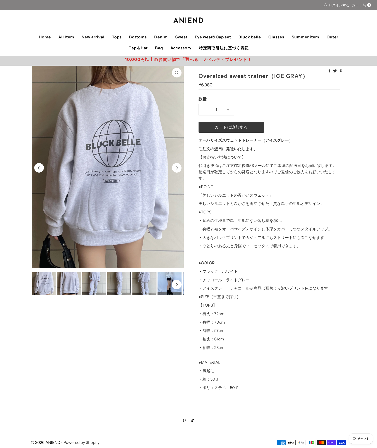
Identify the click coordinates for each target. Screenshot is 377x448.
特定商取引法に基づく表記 (224, 48)
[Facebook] (330, 71)
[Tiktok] (192, 420)
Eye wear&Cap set (213, 37)
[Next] (177, 168)
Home (45, 37)
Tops (117, 37)
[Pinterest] (341, 71)
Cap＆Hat (138, 48)
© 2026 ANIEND (45, 442)
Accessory (181, 48)
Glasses (276, 37)
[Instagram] (184, 420)
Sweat (181, 37)
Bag (159, 48)
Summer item (305, 37)
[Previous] (39, 168)
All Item (66, 37)
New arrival (93, 37)
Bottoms (138, 37)
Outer (332, 37)
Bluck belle (249, 37)
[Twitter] (335, 71)
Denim (161, 37)
